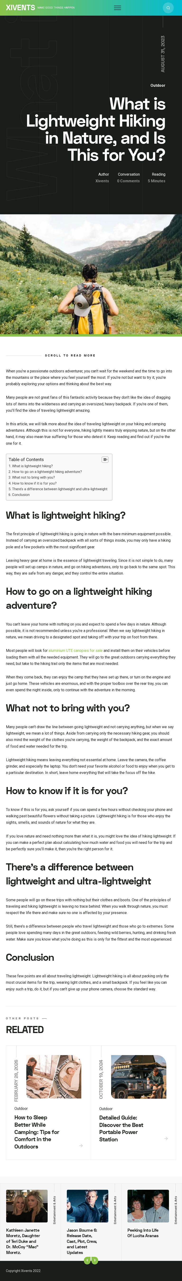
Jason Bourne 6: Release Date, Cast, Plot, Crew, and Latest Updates (82, 1241)
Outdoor (157, 85)
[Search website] (168, 7)
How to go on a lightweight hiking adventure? (47, 472)
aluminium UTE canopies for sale (76, 650)
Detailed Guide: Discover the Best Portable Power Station (121, 1129)
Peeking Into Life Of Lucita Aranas (143, 1233)
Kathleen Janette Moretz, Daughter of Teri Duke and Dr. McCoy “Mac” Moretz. (23, 1241)
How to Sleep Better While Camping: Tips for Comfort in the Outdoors (36, 1132)
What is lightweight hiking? (32, 466)
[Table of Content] (105, 460)
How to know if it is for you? (34, 483)
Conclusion (21, 495)
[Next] (94, 1260)
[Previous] (87, 1260)
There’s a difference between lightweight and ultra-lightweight (59, 489)
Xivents (20, 8)
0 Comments (128, 181)
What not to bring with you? (33, 477)
